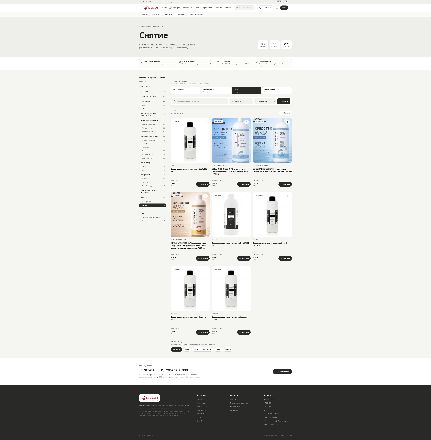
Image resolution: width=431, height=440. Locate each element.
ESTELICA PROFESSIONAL (202, 349)
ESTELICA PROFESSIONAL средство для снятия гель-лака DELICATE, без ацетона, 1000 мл (230, 171)
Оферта (233, 399)
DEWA (187, 349)
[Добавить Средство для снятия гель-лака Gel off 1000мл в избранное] (288, 196)
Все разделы (145, 86)
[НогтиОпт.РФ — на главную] (150, 7)
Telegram (267, 406)
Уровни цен (207, 8)
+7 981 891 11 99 (267, 8)
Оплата (199, 417)
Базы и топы (156, 14)
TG (280, 2)
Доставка (218, 8)
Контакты (228, 8)
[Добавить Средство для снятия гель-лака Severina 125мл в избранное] (246, 270)
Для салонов (187, 8)
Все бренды (176, 349)
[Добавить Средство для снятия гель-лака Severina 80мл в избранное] (205, 270)
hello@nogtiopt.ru (270, 399)
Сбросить (286, 113)
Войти (284, 8)
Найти (285, 101)
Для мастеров (174, 8)
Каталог (164, 8)
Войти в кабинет (282, 372)
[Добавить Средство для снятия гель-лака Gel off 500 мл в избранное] (246, 196)
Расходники (181, 14)
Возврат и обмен (236, 406)
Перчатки (168, 14)
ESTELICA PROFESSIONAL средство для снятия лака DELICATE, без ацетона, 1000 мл (272, 170)
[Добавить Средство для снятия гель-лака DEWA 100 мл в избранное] (205, 122)
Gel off (218, 349)
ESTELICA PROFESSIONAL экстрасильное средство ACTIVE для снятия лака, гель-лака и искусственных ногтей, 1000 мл (188, 245)
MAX (286, 2)
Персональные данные (239, 403)
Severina (228, 349)
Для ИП (198, 8)
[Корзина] (277, 8)
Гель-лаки (144, 14)
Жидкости (152, 78)
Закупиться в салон (196, 14)
